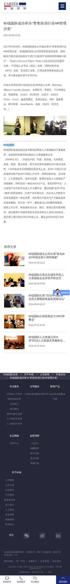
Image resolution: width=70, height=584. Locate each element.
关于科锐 (29, 374)
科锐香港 (46, 552)
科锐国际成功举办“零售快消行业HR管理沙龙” (34, 377)
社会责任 (9, 490)
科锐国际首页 (11, 374)
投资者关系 (9, 500)
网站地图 (8, 561)
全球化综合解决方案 (35, 394)
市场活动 (60, 374)
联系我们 (9, 524)
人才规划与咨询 (14, 423)
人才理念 (9, 509)
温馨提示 (32, 561)
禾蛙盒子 (30, 552)
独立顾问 (14, 409)
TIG (16, 555)
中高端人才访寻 (14, 394)
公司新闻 (44, 374)
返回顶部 (63, 582)
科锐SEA (8, 555)
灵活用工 (14, 404)
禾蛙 (38, 552)
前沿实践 (34, 453)
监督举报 (44, 561)
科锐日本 (56, 552)
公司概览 (9, 480)
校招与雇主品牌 (14, 414)
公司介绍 (9, 485)
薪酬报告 (34, 448)
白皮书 (34, 443)
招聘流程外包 (14, 399)
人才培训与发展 (14, 418)
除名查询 (56, 561)
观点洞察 (34, 458)
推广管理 (20, 561)
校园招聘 (9, 519)
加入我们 (9, 505)
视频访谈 (34, 463)
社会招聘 (9, 514)
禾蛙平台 (14, 443)
